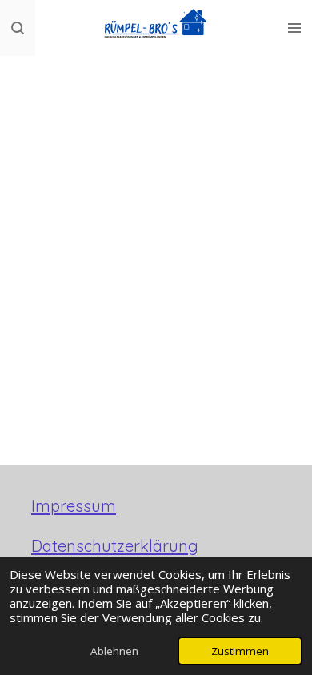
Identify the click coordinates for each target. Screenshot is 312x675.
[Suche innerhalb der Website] (17, 28)
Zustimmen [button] (240, 651)
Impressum (73, 506)
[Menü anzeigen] (294, 28)
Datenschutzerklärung (114, 546)
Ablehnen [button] (114, 651)
